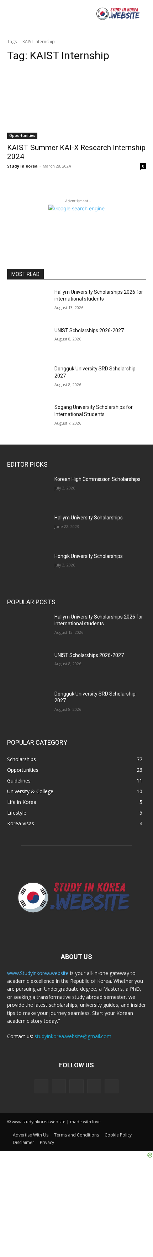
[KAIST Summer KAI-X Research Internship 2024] (76, 104)
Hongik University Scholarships (88, 556)
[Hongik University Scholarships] (28, 567)
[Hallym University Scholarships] (28, 529)
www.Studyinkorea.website (38, 973)
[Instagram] (94, 1086)
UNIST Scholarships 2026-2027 (89, 330)
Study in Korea (22, 166)
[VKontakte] (111, 1086)
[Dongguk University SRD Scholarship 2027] (28, 380)
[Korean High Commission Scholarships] (28, 490)
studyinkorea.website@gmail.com (73, 1036)
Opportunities (22, 135)
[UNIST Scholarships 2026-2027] (28, 341)
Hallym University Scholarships (88, 517)
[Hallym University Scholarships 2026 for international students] (28, 303)
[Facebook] (59, 1086)
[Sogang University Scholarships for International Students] (28, 418)
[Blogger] (41, 1086)
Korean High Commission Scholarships (97, 479)
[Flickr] (76, 1086)
